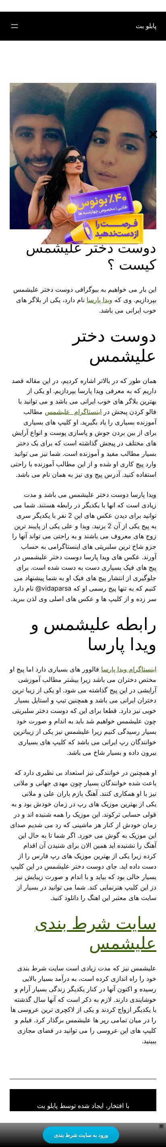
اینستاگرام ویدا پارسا (128, 669)
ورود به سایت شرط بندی (81, 1135)
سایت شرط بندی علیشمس (95, 932)
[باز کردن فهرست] (14, 26)
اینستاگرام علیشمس (73, 412)
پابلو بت (146, 26)
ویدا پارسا (99, 300)
